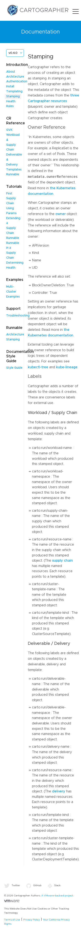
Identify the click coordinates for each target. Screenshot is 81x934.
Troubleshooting (17, 315)
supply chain (62, 560)
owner (60, 214)
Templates (14, 169)
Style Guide (14, 367)
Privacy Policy (31, 919)
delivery (58, 791)
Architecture (15, 76)
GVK (9, 129)
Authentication (16, 81)
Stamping (13, 96)
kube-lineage (66, 367)
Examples (13, 296)
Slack (57, 885)
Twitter (16, 885)
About (10, 71)
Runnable (12, 174)
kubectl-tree (38, 367)
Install (10, 86)
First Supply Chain (11, 198)
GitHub (37, 885)
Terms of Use (12, 919)
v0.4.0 (13, 53)
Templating (14, 91)
